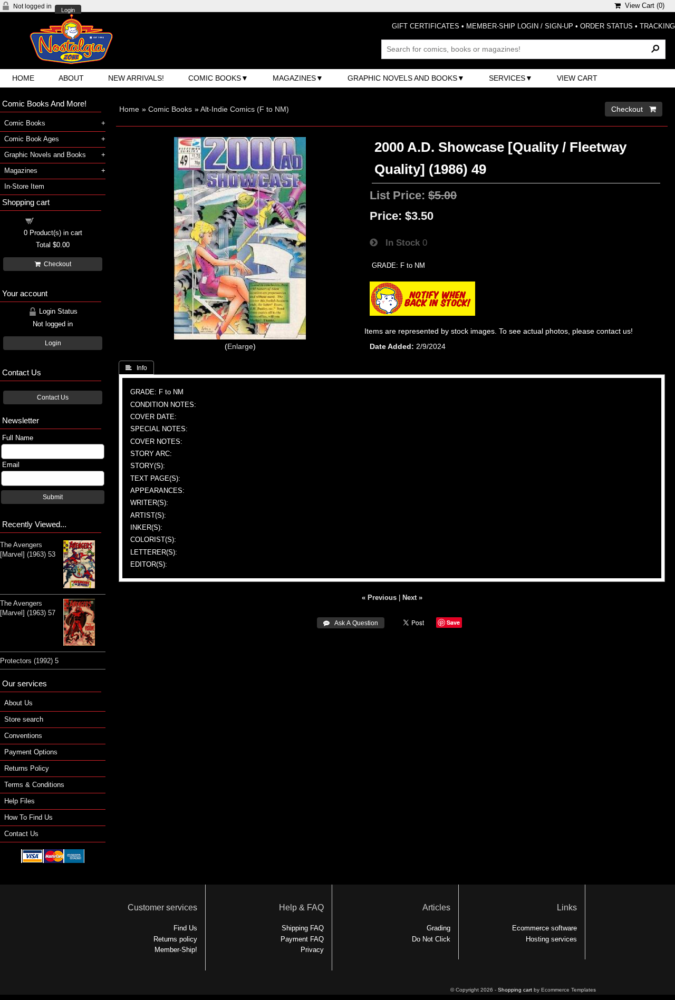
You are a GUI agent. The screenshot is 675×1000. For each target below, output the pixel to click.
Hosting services (551, 939)
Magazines (294, 78)
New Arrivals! (136, 78)
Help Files (19, 801)
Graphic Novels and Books (402, 78)
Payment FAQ (302, 939)
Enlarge (240, 346)
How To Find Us (28, 817)
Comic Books (214, 78)
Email (11, 465)
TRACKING (657, 26)
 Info (136, 368)
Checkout (56, 264)
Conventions (23, 736)
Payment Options (30, 752)
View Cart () (642, 5)
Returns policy (175, 939)
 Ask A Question (350, 623)
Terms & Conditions (34, 785)
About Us (18, 703)
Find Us (185, 928)
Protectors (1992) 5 (29, 661)
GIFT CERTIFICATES (425, 26)
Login (68, 10)
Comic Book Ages (31, 139)
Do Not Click (431, 939)
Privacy (312, 950)
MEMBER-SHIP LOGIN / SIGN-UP (519, 26)
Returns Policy (26, 768)
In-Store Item (24, 186)
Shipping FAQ (303, 928)
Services (507, 78)
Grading (438, 928)
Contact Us (53, 397)
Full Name (17, 438)
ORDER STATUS (606, 26)
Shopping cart (59, 220)
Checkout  (633, 109)
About (71, 78)
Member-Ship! (176, 950)
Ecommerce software (544, 928)
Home (23, 78)
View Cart (577, 78)
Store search (23, 719)
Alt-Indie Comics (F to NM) (244, 109)
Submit (53, 497)
